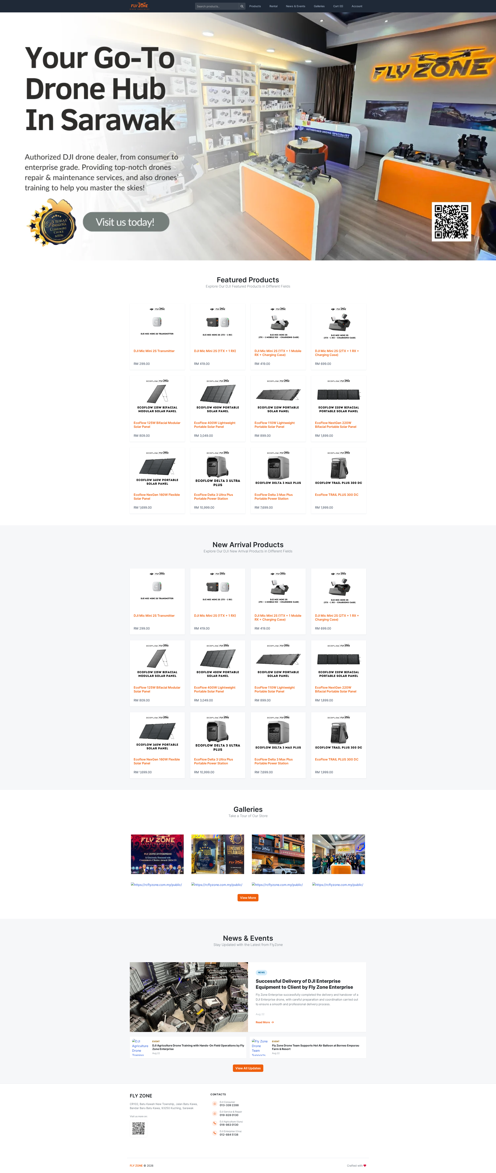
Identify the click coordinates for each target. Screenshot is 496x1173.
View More (248, 898)
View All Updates (248, 1068)
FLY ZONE (136, 1165)
